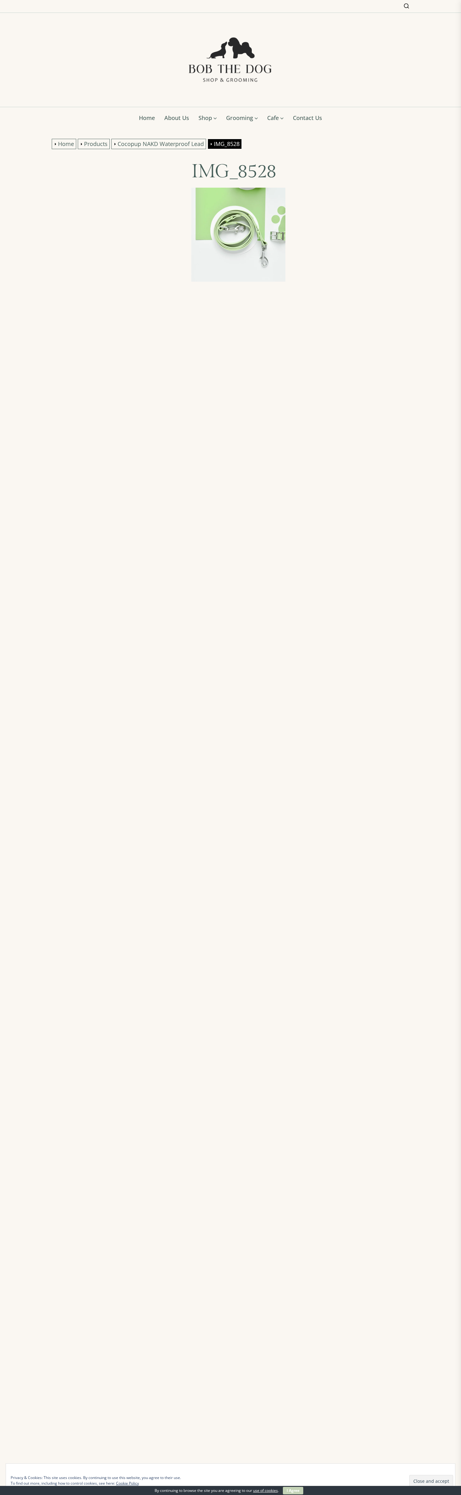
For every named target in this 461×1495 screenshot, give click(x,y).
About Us (176, 118)
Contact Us (307, 118)
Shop (205, 118)
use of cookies (265, 1490)
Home (147, 118)
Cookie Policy (127, 1483)
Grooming (239, 118)
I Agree (293, 1490)
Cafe (273, 118)
